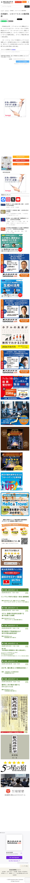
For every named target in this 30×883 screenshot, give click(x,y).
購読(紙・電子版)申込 (21, 160)
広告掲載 (15, 871)
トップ (2, 10)
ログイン (24, 1)
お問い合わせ (9, 871)
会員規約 (15, 875)
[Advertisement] (15, 81)
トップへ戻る (25, 866)
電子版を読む (21, 164)
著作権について (4, 873)
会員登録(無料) (21, 156)
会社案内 (4, 871)
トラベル (7, 10)
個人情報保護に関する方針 (22, 873)
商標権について (12, 873)
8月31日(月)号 (6, 172)
